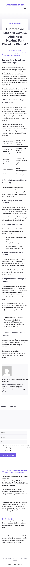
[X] (12, 519)
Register (15, 560)
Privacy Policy (7, 558)
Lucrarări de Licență (16, 50)
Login (25, 558)
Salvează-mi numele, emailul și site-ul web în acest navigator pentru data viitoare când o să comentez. (16, 448)
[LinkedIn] (9, 519)
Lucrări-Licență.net (15, 5)
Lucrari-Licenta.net (7, 384)
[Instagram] (5, 519)
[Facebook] (2, 519)
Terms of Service (17, 558)
